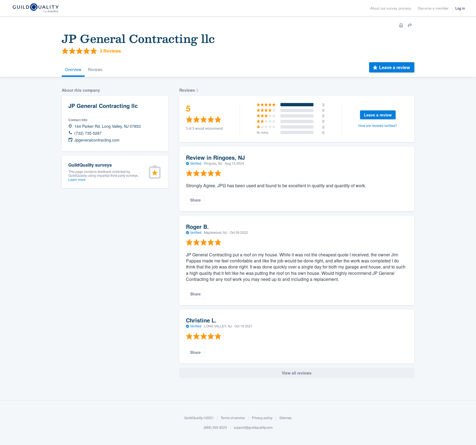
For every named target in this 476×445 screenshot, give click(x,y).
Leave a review (394, 67)
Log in (460, 8)
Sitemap (285, 417)
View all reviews (297, 373)
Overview (73, 69)
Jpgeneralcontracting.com (97, 140)
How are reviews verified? (377, 125)
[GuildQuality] (35, 8)
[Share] (409, 25)
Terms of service (233, 417)
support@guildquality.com (253, 427)
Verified (195, 163)
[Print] (401, 25)
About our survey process (390, 8)
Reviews (95, 69)
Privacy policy (262, 417)
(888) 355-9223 (215, 427)
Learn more (77, 179)
